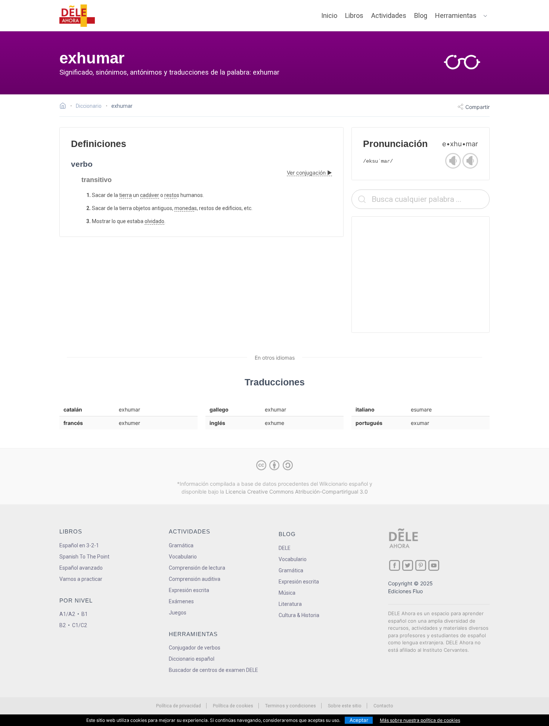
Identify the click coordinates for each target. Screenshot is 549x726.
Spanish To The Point (84, 557)
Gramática (181, 545)
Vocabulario (183, 557)
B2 (62, 625)
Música (287, 593)
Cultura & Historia (299, 615)
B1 (84, 614)
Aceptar (359, 720)
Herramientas (456, 15)
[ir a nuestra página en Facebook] (394, 565)
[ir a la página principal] (77, 15)
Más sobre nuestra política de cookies (420, 720)
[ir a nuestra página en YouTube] (433, 565)
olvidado (154, 221)
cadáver (149, 195)
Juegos (177, 613)
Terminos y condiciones (290, 705)
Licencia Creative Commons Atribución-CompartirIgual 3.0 (297, 491)
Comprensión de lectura (197, 568)
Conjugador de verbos (194, 648)
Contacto (383, 705)
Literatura (290, 604)
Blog (420, 15)
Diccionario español (191, 659)
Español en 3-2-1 (79, 545)
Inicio (329, 15)
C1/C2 (79, 625)
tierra (125, 195)
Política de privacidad (178, 705)
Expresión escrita (189, 590)
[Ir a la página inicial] (64, 106)
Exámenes (181, 601)
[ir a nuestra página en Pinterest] (420, 565)
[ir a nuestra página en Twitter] (407, 565)
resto (170, 195)
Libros (354, 15)
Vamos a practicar (80, 579)
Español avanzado (81, 568)
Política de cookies (233, 705)
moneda (184, 208)
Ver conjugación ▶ (309, 172)
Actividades (388, 15)
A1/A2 (67, 614)
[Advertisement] (420, 274)
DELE (285, 548)
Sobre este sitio (345, 705)
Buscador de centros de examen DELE (213, 670)
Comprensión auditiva (194, 579)
